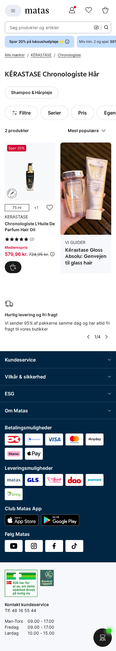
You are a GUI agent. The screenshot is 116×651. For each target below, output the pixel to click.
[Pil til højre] (106, 337)
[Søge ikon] (106, 27)
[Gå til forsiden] (37, 11)
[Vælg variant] (13, 267)
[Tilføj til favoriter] (50, 208)
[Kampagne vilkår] (52, 254)
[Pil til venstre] (88, 337)
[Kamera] (96, 27)
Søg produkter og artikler (34, 27)
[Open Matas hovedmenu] (13, 11)
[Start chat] (102, 637)
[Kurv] (105, 10)
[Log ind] (72, 10)
